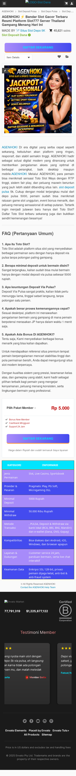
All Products (31, 734)
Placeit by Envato (39, 730)
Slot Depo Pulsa (49, 11)
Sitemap (47, 734)
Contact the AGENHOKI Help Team (38, 587)
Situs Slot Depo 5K (32, 30)
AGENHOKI (7, 11)
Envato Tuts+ (61, 730)
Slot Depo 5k (68, 11)
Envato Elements (16, 730)
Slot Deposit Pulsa (27, 11)
